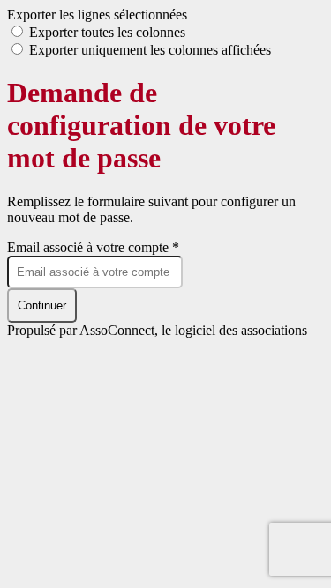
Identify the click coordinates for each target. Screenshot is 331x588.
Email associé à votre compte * (93, 247)
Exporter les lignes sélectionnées (97, 14)
